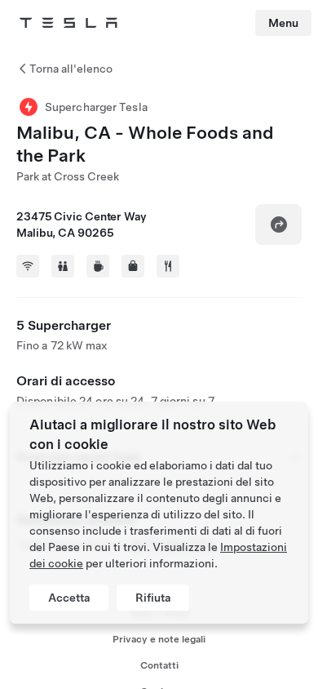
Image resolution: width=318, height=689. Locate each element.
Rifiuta (152, 597)
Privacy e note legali (159, 639)
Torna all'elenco (71, 68)
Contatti (159, 665)
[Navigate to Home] (68, 23)
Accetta (69, 597)
